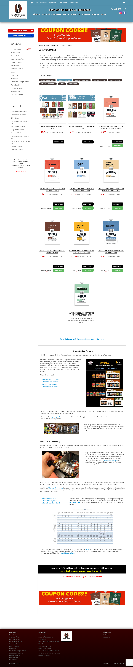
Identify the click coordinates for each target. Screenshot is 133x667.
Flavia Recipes (15, 91)
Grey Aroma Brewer (17, 130)
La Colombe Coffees (15, 641)
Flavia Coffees (15, 53)
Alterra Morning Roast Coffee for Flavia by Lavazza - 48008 (81, 252)
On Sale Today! (16, 49)
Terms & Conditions (119, 663)
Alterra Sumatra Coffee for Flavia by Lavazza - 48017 (111, 252)
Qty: (52, 138)
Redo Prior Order (20, 35)
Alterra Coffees (16, 56)
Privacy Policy (107, 663)
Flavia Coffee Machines (18, 115)
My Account (74, 3)
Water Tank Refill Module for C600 (20, 142)
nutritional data (75, 502)
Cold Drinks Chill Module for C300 (20, 122)
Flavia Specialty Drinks (16, 653)
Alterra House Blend (49, 498)
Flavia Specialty (16, 85)
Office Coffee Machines (38, 3)
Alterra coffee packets (55, 488)
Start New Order (20, 30)
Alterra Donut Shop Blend (51, 503)
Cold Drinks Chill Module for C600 (20, 137)
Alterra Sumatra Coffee (50, 384)
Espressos (14, 75)
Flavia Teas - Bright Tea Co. (20, 82)
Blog (87, 549)
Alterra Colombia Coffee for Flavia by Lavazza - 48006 (52, 190)
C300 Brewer (15, 118)
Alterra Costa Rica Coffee (50, 379)
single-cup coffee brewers (59, 417)
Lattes (13, 72)
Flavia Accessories (17, 146)
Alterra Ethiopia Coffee (50, 387)
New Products (13, 657)
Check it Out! (21, 171)
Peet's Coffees (16, 65)
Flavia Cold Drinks (17, 88)
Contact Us (63, 3)
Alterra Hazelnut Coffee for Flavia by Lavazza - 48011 (52, 252)
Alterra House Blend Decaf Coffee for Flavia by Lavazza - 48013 (81, 314)
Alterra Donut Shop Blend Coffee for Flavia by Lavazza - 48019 (111, 128)
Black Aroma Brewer (18, 126)
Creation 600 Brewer (18, 133)
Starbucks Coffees (17, 69)
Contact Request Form (67, 553)
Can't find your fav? (17, 95)
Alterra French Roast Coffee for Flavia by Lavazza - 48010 (82, 190)
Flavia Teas (14, 78)
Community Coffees (17, 59)
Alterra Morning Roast (49, 500)
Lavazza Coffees (16, 62)
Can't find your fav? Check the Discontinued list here (82, 339)
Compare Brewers (17, 150)
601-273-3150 (120, 9)
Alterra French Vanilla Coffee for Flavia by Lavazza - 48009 (111, 190)
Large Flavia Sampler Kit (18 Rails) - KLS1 (52, 128)
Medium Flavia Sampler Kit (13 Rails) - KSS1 (81, 128)
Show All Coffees (47, 80)
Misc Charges (107, 637)
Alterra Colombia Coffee (50, 382)
